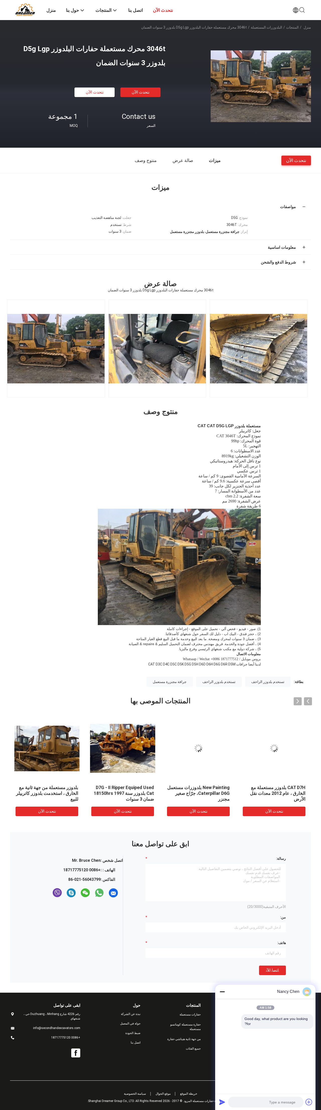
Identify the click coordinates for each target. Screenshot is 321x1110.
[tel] (48, 892)
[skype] (71, 892)
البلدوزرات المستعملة (266, 27)
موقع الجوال (163, 1093)
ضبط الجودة (132, 1033)
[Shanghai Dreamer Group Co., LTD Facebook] (75, 1053)
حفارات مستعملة (190, 1014)
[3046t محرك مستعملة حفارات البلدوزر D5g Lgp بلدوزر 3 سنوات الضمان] (261, 86)
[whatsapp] (99, 892)
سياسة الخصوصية (135, 1093)
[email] (113, 892)
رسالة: (281, 859)
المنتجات (292, 27)
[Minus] (222, 992)
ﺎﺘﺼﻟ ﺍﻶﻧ (272, 970)
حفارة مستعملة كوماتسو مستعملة (185, 1027)
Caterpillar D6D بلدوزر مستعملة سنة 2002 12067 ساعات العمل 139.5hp (123, 793)
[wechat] (85, 892)
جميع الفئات (193, 1048)
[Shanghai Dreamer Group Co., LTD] (25, 10)
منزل (307, 27)
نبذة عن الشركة (130, 1014)
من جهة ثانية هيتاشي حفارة (184, 1039)
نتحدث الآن (140, 92)
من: (283, 917)
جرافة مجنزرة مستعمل (170, 682)
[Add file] (308, 1101)
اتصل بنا (135, 1042)
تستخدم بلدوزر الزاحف (267, 682)
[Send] (222, 1101)
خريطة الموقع (188, 1093)
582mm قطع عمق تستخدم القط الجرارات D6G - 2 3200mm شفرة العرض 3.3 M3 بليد (200, 793)
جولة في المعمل (130, 1023)
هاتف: (281, 943)
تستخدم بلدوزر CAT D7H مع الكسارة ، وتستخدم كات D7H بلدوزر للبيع (278, 793)
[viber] (57, 892)
